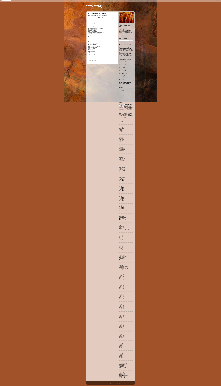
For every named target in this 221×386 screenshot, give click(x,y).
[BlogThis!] (92, 60)
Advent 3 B (120, 130)
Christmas (120, 150)
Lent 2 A (120, 235)
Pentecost (120, 267)
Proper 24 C (121, 319)
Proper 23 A (120, 314)
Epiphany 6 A (121, 196)
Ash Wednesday (121, 139)
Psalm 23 (120, 357)
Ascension (120, 138)
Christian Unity (121, 149)
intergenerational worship (122, 225)
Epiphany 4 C (121, 191)
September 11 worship (122, 364)
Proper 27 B (120, 328)
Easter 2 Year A (121, 158)
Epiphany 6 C (121, 198)
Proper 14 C (121, 286)
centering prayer (121, 148)
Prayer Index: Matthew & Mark (123, 69)
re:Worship (94, 6)
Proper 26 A (120, 324)
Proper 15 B (120, 288)
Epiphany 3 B (121, 187)
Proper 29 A (120, 334)
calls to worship (121, 146)
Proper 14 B (120, 285)
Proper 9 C (120, 356)
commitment (121, 151)
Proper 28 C (121, 333)
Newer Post (90, 65)
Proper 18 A (120, 297)
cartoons (120, 147)
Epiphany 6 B (121, 197)
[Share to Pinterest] (95, 60)
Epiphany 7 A (121, 199)
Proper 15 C (121, 289)
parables (120, 265)
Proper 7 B (120, 348)
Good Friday (121, 216)
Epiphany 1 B (121, 180)
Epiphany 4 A (121, 189)
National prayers (121, 257)
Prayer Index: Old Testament (123, 67)
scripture (120, 362)
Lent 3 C (120, 240)
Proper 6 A (120, 344)
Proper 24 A (120, 317)
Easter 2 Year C (121, 160)
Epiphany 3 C (121, 188)
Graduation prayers (122, 217)
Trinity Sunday (121, 372)
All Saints (120, 137)
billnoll (113, 383)
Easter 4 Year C (121, 167)
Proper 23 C (121, 316)
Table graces (121, 366)
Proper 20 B (120, 305)
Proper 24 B (120, 318)
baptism (120, 140)
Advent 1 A (120, 122)
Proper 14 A (120, 284)
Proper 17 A (120, 294)
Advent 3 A (120, 129)
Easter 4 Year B (121, 166)
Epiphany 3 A (121, 186)
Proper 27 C (121, 329)
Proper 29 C (121, 336)
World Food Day (121, 376)
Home (103, 65)
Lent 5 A (120, 245)
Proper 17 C (121, 296)
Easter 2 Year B (121, 159)
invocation (120, 226)
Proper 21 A (120, 307)
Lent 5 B (120, 246)
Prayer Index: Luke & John (123, 70)
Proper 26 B (120, 325)
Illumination (120, 220)
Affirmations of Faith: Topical (123, 76)
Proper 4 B (120, 338)
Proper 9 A (120, 354)
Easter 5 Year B (121, 169)
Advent (120, 121)
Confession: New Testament (123, 78)
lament (120, 228)
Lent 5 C (120, 247)
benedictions (121, 142)
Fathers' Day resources (122, 210)
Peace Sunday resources (122, 266)
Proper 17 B (120, 295)
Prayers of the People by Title (123, 73)
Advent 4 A (120, 132)
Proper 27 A (120, 327)
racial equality (121, 358)
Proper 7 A (120, 347)
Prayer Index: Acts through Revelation (124, 72)
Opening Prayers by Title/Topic (123, 75)
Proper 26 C (121, 326)
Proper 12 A (120, 277)
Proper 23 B (120, 315)
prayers (120, 269)
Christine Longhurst (128, 104)
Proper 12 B (120, 278)
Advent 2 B (120, 127)
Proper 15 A (120, 287)
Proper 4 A (120, 337)
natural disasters (121, 258)
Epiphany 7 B (121, 200)
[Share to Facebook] (94, 60)
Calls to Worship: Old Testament (123, 61)
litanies (120, 249)
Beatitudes (120, 141)
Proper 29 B (120, 335)
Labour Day (120, 227)
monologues (121, 255)
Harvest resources (121, 218)
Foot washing (121, 211)
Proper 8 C (120, 353)
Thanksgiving (121, 368)
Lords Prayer (121, 250)
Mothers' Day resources (122, 256)
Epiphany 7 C (121, 201)
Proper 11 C (120, 276)
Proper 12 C (121, 279)
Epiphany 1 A (121, 179)
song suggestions (121, 365)
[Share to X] (93, 60)
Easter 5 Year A (121, 168)
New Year (120, 259)
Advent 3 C (120, 131)
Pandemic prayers (121, 264)
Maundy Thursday (121, 254)
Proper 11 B (120, 275)
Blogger (119, 383)
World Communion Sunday (123, 375)
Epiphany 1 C (121, 181)
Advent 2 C (120, 128)
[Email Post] (89, 60)
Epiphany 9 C (121, 208)
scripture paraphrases (122, 363)
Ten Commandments (122, 367)
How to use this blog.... (129, 44)
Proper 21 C (121, 309)
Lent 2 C (120, 237)
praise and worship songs (122, 268)
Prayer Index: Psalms (122, 66)
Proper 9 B (120, 355)
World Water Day (121, 377)
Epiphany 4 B (121, 190)
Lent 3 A (120, 238)
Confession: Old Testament (123, 79)
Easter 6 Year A (121, 171)
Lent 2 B (120, 236)
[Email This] (91, 60)
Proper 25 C (121, 323)
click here (127, 83)
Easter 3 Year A (121, 161)
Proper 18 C (121, 299)
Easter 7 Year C (121, 177)
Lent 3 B (120, 239)
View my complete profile (122, 117)
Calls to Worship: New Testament (123, 63)
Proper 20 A (120, 304)
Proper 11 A (120, 274)
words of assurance (122, 374)
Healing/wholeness (121, 219)
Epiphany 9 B (121, 207)
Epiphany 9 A (121, 206)
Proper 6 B (120, 345)
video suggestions (121, 373)
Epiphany (120, 178)
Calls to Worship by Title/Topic (123, 64)
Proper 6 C (120, 346)
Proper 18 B (120, 298)
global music (121, 215)
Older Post (115, 65)
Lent (119, 230)
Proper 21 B (120, 308)
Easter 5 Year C (121, 170)
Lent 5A (120, 248)
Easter (120, 157)
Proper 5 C (120, 343)
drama (120, 156)
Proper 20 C (121, 306)
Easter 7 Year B (121, 176)
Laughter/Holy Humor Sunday (123, 229)
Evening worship (121, 209)
